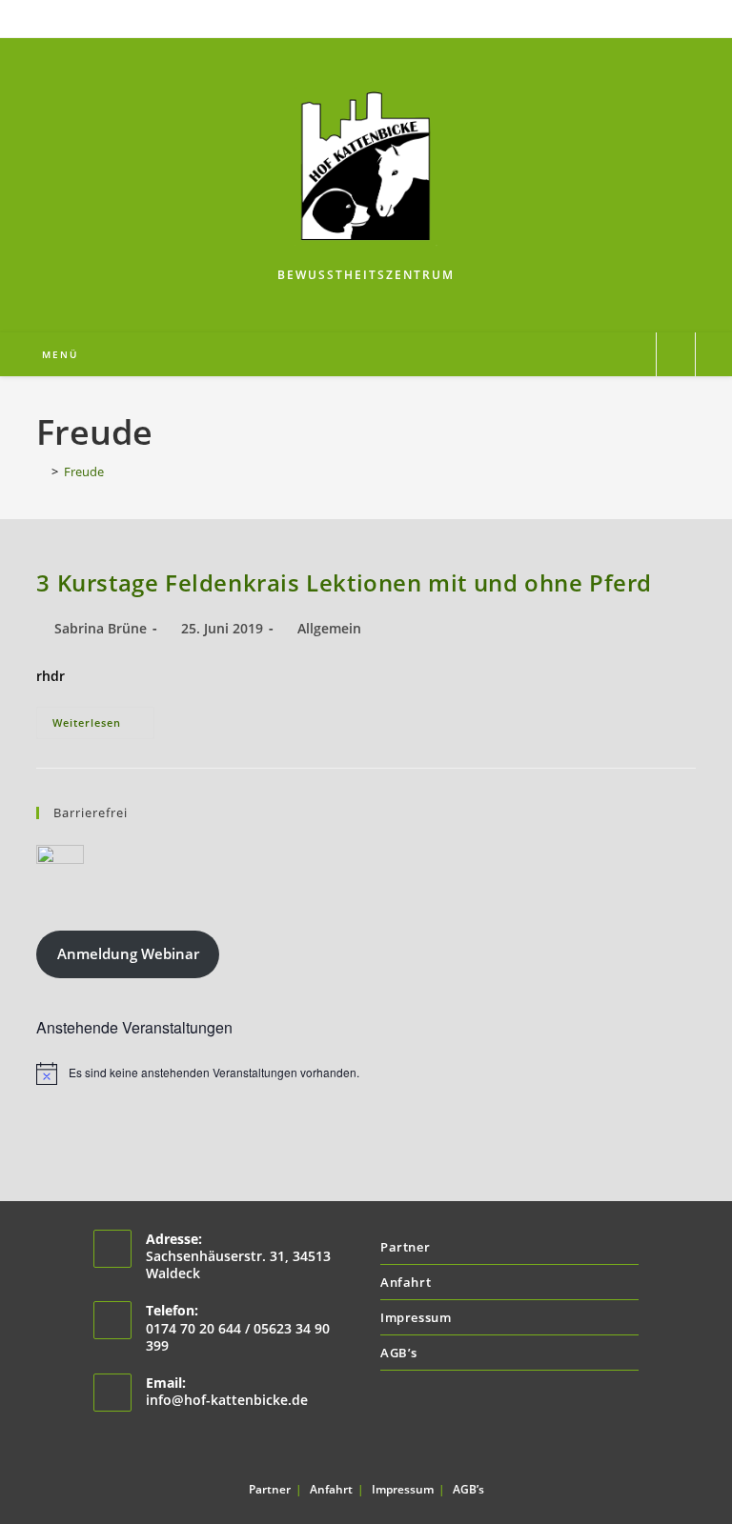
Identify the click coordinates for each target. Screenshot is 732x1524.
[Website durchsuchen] (675, 355)
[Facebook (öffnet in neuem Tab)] (358, 16)
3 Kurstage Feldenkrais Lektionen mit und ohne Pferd (344, 582)
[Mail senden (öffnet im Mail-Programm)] (377, 16)
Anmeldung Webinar (128, 953)
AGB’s (398, 1352)
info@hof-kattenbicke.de (227, 1400)
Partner (405, 1246)
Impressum (415, 1317)
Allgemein (329, 628)
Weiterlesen (103, 726)
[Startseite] (41, 471)
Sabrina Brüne (100, 628)
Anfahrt (405, 1282)
